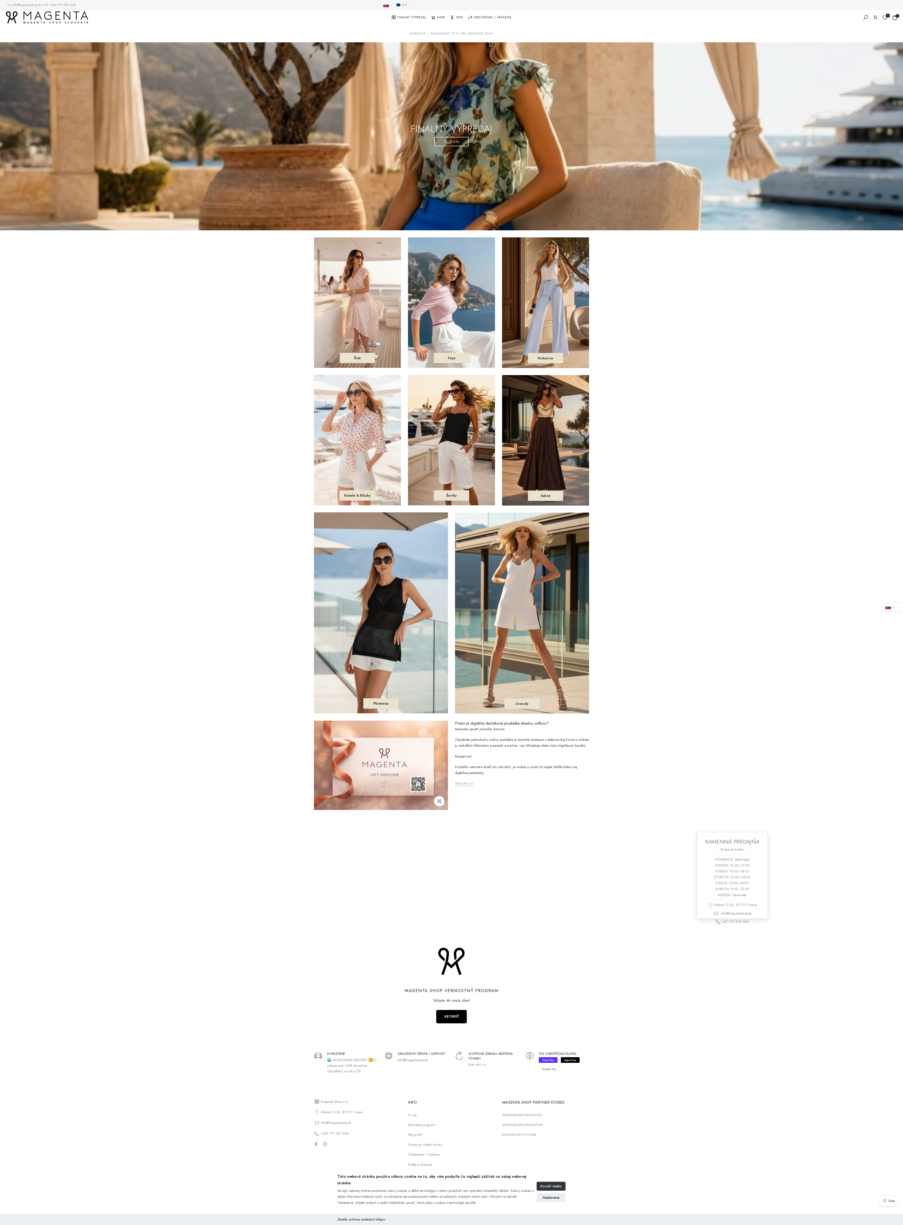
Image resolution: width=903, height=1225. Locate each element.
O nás (412, 1115)
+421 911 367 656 (63, 5)
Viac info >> (477, 1064)
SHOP (441, 17)
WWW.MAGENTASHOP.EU (522, 1115)
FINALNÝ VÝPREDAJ (411, 17)
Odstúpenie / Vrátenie (424, 1154)
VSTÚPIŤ (451, 1016)
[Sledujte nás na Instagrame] (325, 1144)
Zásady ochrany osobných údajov (361, 1219)
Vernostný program (421, 1125)
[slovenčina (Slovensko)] (387, 5)
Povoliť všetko (551, 1186)
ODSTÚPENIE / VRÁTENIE (493, 17)
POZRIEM (451, 142)
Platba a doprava (420, 1164)
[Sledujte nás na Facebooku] (316, 1144)
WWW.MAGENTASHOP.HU (522, 1125)
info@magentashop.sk (27, 5)
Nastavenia (551, 1197)
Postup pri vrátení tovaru (425, 1144)
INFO (459, 17)
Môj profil (415, 1134)
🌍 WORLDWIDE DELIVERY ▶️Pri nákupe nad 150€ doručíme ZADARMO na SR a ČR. (352, 1066)
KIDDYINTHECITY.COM (519, 1134)
